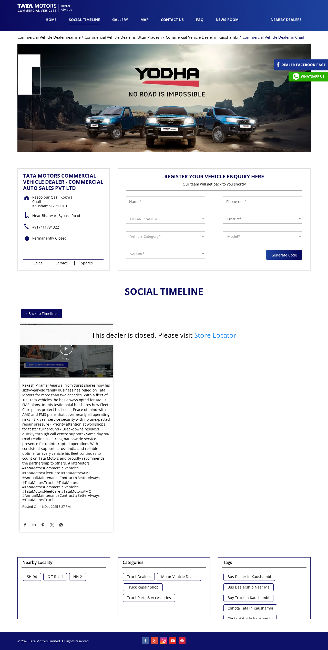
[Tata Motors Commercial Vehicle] (44, 8)
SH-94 (32, 577)
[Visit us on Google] (155, 641)
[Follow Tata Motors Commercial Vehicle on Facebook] (145, 641)
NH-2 (77, 577)
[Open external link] (301, 69)
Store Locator (215, 335)
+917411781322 (45, 227)
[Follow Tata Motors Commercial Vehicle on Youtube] (173, 641)
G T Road (55, 577)
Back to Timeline (41, 313)
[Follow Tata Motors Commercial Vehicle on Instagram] (164, 641)
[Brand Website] (182, 641)
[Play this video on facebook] (66, 351)
